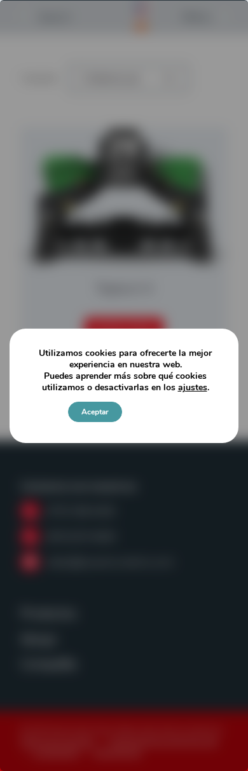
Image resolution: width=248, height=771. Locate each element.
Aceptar (95, 412)
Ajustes (154, 412)
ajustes (192, 387)
